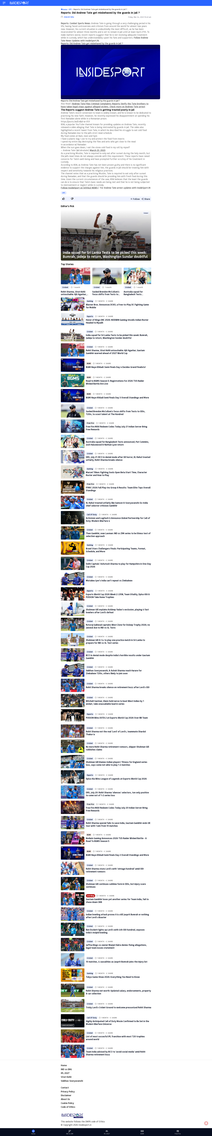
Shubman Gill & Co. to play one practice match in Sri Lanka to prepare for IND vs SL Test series (115, 641)
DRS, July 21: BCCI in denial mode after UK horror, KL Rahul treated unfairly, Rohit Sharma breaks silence (118, 458)
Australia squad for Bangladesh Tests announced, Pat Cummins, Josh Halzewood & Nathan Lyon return (136, 293)
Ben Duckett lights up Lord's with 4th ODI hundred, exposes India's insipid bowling (115, 931)
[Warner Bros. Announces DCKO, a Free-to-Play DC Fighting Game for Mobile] (72, 304)
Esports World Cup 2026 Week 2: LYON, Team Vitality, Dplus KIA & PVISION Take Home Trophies (118, 596)
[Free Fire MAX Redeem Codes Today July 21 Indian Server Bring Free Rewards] (72, 426)
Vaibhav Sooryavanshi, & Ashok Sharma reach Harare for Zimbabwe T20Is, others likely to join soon (114, 672)
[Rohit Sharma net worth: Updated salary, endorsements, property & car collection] (72, 990)
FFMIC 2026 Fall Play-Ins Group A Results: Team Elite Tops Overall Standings (118, 489)
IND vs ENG (66, 1069)
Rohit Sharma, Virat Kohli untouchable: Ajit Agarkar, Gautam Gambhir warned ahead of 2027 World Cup (73, 293)
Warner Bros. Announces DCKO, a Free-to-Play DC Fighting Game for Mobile (117, 306)
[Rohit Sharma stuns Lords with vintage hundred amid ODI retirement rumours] (72, 868)
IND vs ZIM (69, 1134)
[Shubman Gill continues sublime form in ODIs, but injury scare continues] (72, 883)
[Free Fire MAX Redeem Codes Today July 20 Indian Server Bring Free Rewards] (72, 807)
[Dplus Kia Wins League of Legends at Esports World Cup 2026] (72, 776)
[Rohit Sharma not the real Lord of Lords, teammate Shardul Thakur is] (72, 731)
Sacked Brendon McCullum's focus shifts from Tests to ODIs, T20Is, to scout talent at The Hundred (106, 293)
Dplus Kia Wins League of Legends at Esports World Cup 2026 (116, 778)
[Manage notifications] (206, 1123)
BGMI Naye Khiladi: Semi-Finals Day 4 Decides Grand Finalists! (116, 367)
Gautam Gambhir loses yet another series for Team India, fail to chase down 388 (117, 900)
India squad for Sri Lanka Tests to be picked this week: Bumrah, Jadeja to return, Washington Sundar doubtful (105, 254)
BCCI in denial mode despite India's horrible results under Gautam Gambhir (118, 657)
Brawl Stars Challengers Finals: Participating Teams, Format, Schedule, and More (116, 550)
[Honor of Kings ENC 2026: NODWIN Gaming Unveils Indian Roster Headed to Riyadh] (72, 319)
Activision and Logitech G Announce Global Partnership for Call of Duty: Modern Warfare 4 (118, 519)
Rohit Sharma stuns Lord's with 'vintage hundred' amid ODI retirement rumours (115, 870)
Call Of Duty (92, 514)
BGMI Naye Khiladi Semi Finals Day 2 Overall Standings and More (117, 854)
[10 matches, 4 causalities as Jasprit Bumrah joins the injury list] (72, 959)
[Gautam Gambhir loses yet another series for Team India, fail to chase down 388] (72, 898)
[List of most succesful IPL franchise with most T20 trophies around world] (72, 1036)
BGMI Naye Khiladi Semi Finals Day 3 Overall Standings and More (117, 397)
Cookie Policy (67, 1103)
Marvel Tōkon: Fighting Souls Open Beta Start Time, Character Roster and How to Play (116, 474)
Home (64, 1065)
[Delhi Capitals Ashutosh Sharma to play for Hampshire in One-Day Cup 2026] (72, 563)
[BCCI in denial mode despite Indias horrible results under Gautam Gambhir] (72, 655)
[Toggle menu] (4, 3)
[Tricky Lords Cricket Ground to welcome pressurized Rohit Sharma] (72, 1005)
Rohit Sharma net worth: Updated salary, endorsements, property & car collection (118, 992)
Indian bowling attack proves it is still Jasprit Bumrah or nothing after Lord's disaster (117, 916)
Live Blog (90, 896)
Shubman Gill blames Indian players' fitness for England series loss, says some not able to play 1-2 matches (116, 763)
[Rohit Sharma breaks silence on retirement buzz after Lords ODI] (72, 685)
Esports (90, 316)
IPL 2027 (65, 1073)
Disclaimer (66, 1095)
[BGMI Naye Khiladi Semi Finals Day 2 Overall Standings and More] (72, 853)
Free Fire (90, 423)
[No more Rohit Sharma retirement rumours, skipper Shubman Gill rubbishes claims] (72, 746)
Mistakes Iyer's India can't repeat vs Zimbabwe (109, 580)
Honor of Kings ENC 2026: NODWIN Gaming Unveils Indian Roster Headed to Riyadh (117, 321)
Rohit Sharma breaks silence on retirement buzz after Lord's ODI (117, 687)
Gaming (90, 301)
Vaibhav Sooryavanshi (72, 1080)
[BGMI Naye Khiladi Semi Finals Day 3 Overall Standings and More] (72, 395)
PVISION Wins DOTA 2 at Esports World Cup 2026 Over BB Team (117, 717)
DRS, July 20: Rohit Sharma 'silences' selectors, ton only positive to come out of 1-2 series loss (117, 794)
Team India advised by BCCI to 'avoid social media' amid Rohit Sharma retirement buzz (115, 1053)
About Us (65, 1099)
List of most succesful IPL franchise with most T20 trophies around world (115, 1038)
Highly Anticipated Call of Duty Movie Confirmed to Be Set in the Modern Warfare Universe (117, 1022)
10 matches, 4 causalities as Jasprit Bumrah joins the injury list (116, 961)
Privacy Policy (68, 1091)
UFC (63, 193)
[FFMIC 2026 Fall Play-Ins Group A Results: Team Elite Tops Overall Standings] (72, 487)
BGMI (89, 363)
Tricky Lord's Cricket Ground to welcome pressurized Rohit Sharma (118, 1007)
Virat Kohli (66, 1076)
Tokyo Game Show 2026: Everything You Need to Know (113, 976)
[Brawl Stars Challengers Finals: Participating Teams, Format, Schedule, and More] (72, 548)
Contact (65, 1087)
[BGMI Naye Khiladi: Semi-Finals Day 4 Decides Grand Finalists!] (72, 365)
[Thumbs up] (63, 199)
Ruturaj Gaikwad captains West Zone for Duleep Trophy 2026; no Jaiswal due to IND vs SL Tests (118, 626)
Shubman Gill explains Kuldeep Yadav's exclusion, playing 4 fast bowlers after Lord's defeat (117, 611)
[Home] (19, 3)
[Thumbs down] (72, 199)
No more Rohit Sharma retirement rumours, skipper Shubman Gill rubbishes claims (117, 748)
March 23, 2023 (97, 150)
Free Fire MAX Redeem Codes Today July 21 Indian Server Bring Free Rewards (116, 428)
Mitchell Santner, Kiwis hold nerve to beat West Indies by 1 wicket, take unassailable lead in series (115, 702)
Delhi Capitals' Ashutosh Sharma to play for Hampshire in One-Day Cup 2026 (118, 565)
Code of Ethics (68, 1106)
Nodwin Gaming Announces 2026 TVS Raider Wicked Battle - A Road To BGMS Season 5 (116, 840)
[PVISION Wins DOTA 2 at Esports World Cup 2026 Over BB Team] (72, 715)
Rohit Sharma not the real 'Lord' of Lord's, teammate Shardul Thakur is (116, 733)
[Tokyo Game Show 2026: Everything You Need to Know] (72, 975)
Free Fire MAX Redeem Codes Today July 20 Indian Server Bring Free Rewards (117, 809)
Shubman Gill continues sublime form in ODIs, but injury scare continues (116, 885)
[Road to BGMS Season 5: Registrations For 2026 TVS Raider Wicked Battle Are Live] (72, 380)
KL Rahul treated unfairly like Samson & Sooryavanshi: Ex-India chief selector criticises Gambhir (117, 504)
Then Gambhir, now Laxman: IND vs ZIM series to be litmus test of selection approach (118, 535)
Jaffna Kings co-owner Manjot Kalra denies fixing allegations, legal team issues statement (116, 946)
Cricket (146, 213)
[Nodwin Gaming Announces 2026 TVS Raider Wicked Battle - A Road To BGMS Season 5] (72, 837)
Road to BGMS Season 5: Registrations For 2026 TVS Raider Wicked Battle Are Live (115, 382)
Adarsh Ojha (69, 17)
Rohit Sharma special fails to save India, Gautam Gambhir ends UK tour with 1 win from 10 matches (118, 824)
